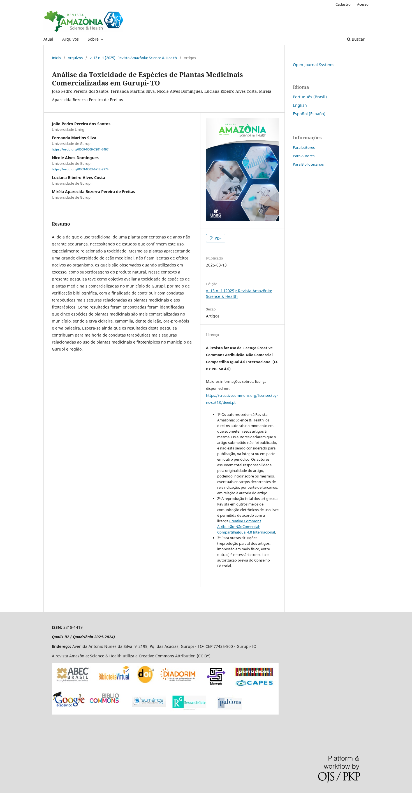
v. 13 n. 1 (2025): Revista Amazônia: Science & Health (133, 57)
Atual (48, 39)
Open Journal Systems (313, 64)
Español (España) (309, 113)
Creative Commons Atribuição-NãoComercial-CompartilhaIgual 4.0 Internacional (246, 526)
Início (56, 57)
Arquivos (70, 39)
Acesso (363, 4)
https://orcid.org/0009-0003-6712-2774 (80, 169)
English (300, 105)
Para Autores (303, 155)
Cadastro (343, 4)
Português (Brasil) (310, 96)
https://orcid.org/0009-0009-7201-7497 (80, 149)
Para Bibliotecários (308, 164)
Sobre (94, 39)
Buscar (358, 39)
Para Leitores (304, 147)
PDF (217, 238)
